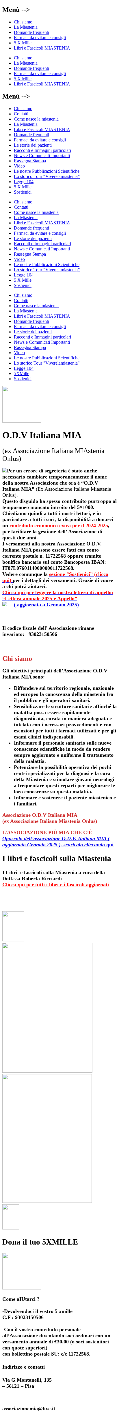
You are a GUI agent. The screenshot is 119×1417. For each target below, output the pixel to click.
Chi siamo (23, 21)
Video (19, 165)
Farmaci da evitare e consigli (40, 37)
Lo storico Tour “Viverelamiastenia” (47, 176)
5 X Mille (22, 42)
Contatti (21, 113)
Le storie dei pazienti (33, 145)
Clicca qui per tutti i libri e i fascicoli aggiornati (55, 884)
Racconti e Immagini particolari (42, 150)
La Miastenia (26, 27)
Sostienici (22, 192)
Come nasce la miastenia (36, 119)
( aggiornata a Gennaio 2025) (57, 598)
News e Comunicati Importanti (42, 155)
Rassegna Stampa (30, 160)
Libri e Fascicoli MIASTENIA (42, 48)
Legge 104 (24, 181)
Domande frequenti (31, 32)
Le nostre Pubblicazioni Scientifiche (46, 171)
